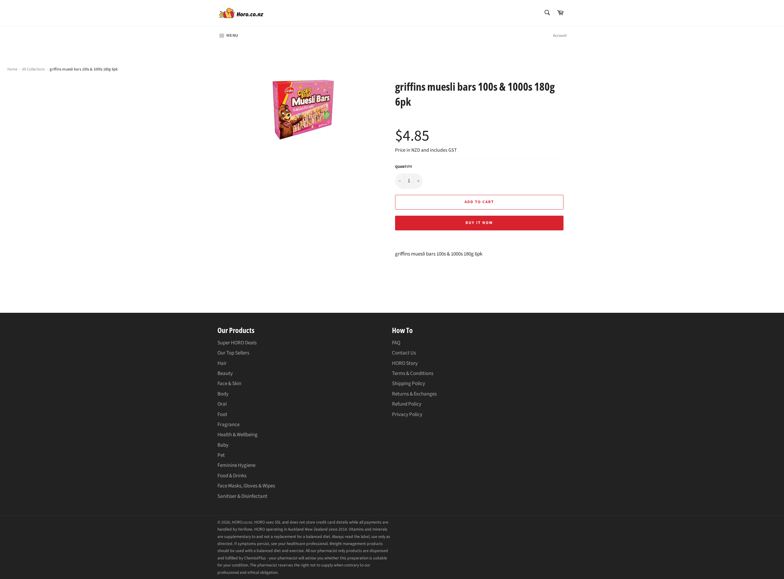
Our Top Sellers (233, 353)
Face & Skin (229, 383)
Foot (222, 414)
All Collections (33, 69)
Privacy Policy (407, 414)
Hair (222, 363)
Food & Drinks (232, 475)
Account (560, 35)
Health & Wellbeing (237, 434)
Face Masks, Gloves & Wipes (246, 486)
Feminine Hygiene (236, 465)
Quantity (403, 167)
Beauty (225, 373)
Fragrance (228, 424)
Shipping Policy (408, 383)
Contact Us (404, 353)
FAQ (396, 342)
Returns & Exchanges (414, 394)
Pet (221, 455)
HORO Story (405, 363)
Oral (222, 404)
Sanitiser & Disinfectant (242, 496)
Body (222, 394)
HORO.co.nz (242, 522)
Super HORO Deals (237, 342)
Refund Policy (406, 404)
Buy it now (479, 222)
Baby (222, 445)
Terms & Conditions (412, 373)
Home (12, 69)
